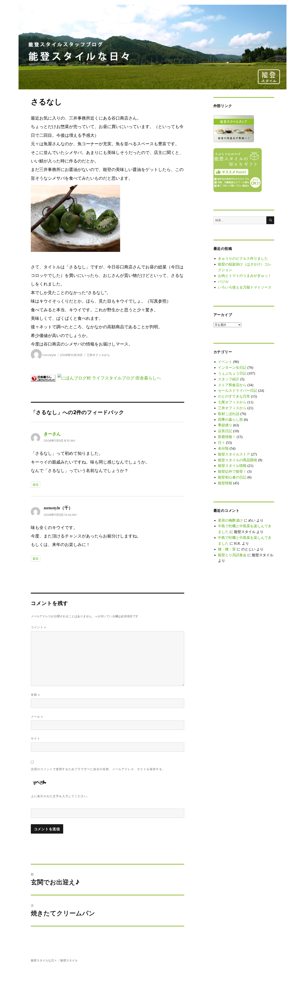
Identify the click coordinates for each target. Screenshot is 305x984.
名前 (35, 695)
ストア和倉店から (232, 385)
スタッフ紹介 (228, 379)
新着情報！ (227, 437)
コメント (38, 627)
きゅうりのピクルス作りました (243, 258)
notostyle (49, 355)
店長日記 (225, 431)
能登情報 (225, 483)
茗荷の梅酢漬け (230, 520)
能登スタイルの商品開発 (237, 460)
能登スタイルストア (234, 454)
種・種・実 (227, 549)
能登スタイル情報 (232, 466)
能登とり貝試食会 (232, 555)
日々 (221, 443)
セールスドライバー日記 (237, 390)
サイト (35, 738)
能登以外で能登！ (232, 471)
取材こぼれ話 (228, 414)
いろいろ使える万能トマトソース (245, 287)
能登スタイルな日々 (44, 960)
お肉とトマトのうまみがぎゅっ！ (245, 276)
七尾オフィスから (232, 402)
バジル (223, 281)
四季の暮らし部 (230, 419)
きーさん (52, 434)
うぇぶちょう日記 (232, 373)
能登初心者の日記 (232, 477)
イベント (225, 362)
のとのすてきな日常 (234, 396)
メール (37, 717)
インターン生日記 (232, 367)
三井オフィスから (98, 355)
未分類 (223, 448)
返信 (35, 484)
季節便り (225, 425)
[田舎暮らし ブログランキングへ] (44, 377)
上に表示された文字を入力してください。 (60, 796)
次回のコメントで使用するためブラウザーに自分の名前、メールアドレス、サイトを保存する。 (98, 769)
